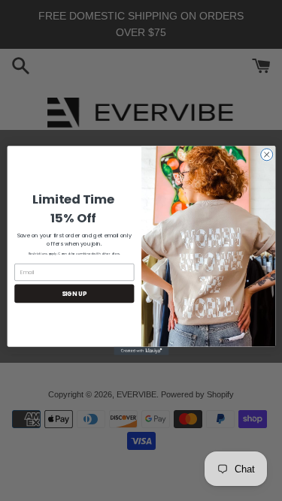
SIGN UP (74, 293)
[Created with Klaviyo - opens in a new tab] (141, 351)
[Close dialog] (266, 155)
